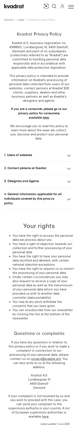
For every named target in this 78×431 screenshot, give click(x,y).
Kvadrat (9, 19)
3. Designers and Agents (21, 181)
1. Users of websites (18, 155)
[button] (54, 6)
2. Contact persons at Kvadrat (25, 168)
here (45, 416)
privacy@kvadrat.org (46, 359)
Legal (21, 19)
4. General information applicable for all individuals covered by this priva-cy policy (33, 198)
